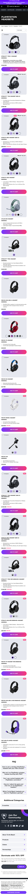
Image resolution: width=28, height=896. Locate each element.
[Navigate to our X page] (5, 826)
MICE (24, 9)
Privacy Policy (4, 885)
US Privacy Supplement (15, 885)
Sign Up (21, 866)
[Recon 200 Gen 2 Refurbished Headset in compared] (3, 678)
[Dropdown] (1, 6)
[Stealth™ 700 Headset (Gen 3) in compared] (3, 74)
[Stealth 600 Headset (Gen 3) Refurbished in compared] (3, 516)
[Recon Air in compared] (3, 435)
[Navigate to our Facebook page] (8, 826)
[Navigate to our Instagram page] (11, 826)
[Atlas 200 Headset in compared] (3, 197)
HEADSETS (3, 9)
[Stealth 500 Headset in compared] (3, 156)
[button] (14, 835)
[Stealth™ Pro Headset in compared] (3, 237)
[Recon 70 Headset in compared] (3, 318)
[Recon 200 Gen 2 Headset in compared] (3, 278)
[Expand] (24, 835)
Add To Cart (14, 69)
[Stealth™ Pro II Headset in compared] (3, 34)
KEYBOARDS (19, 9)
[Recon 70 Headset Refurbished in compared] (3, 640)
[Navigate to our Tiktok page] (20, 826)
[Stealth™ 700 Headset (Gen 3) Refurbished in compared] (3, 473)
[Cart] (26, 6)
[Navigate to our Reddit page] (23, 826)
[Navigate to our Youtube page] (14, 826)
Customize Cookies (13, 892)
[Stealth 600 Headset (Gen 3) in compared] (3, 116)
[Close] (26, 880)
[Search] (24, 6)
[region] (14, 887)
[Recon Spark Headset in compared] (3, 396)
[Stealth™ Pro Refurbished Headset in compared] (3, 557)
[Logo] (13, 6)
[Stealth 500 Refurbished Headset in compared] (3, 598)
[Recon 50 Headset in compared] (3, 357)
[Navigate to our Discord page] (17, 826)
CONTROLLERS (10, 9)
